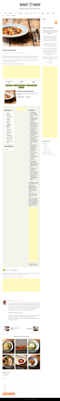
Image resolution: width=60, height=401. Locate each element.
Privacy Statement (46, 150)
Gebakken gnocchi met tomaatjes (34, 367)
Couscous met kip (8, 351)
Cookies (44, 145)
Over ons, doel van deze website (48, 154)
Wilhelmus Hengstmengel (33, 399)
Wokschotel (8, 367)
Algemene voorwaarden (47, 152)
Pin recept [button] (28, 96)
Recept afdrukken (21, 96)
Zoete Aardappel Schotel (21, 351)
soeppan (32, 123)
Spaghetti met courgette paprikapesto (34, 352)
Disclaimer (45, 143)
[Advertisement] (21, 71)
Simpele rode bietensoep (21, 367)
